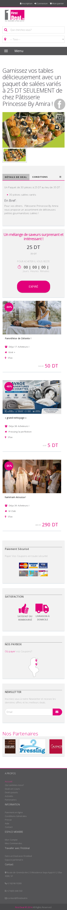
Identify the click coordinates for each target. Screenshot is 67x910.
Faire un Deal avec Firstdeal (18, 856)
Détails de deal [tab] (16, 177)
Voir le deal (31, 313)
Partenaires (10, 799)
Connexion (42, 3)
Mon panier (58, 3)
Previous (6, 129)
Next (60, 129)
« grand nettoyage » (15, 417)
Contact (9, 827)
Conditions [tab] (40, 177)
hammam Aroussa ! (15, 497)
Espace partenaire (14, 859)
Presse (8, 819)
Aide (7, 823)
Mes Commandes (13, 843)
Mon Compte (11, 839)
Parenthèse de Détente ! (18, 338)
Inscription (26, 3)
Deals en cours (12, 788)
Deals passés (11, 792)
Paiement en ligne (14, 812)
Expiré (33, 286)
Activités (9, 796)
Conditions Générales (16, 816)
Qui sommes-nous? (14, 785)
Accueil (8, 781)
